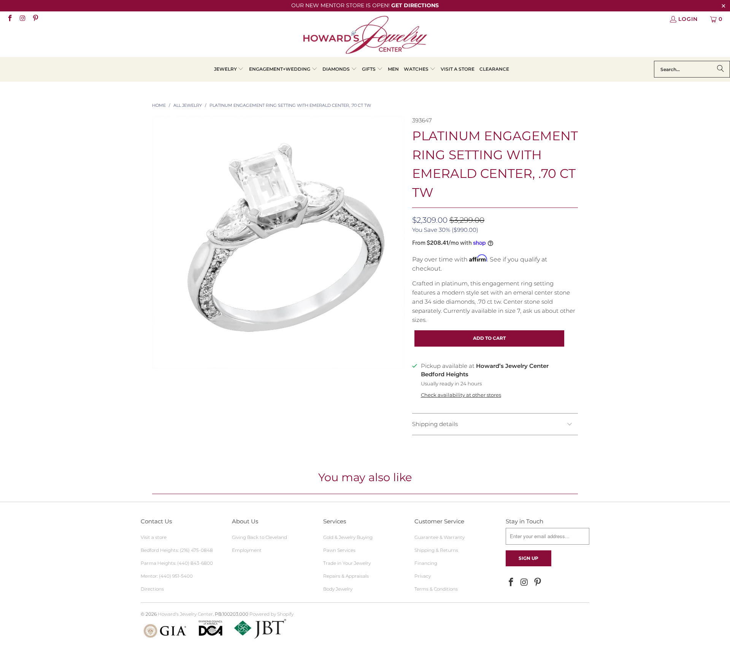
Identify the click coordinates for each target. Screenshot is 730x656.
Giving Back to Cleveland (259, 537)
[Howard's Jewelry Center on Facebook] (9, 19)
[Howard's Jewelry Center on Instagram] (22, 19)
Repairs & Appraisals (346, 576)
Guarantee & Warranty (439, 537)
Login (688, 19)
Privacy (422, 576)
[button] (229, 69)
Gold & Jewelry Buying (348, 537)
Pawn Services (339, 550)
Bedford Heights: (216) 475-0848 (177, 550)
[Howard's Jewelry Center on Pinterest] (35, 19)
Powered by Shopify (271, 614)
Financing (425, 563)
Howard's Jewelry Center (185, 614)
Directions (152, 589)
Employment (247, 550)
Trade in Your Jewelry (347, 563)
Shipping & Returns (436, 550)
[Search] (720, 69)
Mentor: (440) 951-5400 (167, 576)
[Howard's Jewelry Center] (365, 36)
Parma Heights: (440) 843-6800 (177, 563)
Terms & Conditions (436, 589)
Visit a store (154, 537)
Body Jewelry (337, 589)
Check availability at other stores (461, 395)
